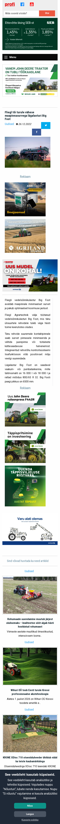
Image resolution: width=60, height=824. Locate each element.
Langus (30, 814)
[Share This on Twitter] (45, 125)
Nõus (30, 805)
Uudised (9, 124)
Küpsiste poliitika (30, 820)
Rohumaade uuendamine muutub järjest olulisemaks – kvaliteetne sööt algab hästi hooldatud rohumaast (30, 622)
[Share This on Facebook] (36, 132)
